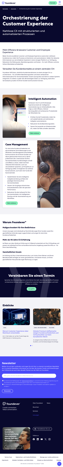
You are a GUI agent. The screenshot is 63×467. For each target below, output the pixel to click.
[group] (16, 324)
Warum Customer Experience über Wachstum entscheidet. (15, 332)
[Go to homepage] (9, 3)
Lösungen (13, 9)
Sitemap (59, 460)
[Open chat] (59, 464)
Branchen (36, 407)
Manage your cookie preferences (49, 457)
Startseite (5, 9)
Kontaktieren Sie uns (43, 429)
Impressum (5, 460)
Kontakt (52, 3)
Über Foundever (38, 403)
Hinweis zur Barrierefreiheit (45, 460)
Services (35, 411)
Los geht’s (31, 289)
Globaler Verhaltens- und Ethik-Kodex (22, 460)
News (48, 403)
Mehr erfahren (34, 133)
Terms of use (8, 457)
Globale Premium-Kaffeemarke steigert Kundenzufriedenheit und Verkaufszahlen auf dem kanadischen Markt (45, 334)
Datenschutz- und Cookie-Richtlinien (26, 457)
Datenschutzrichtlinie (27, 381)
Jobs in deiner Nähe (12, 446)
